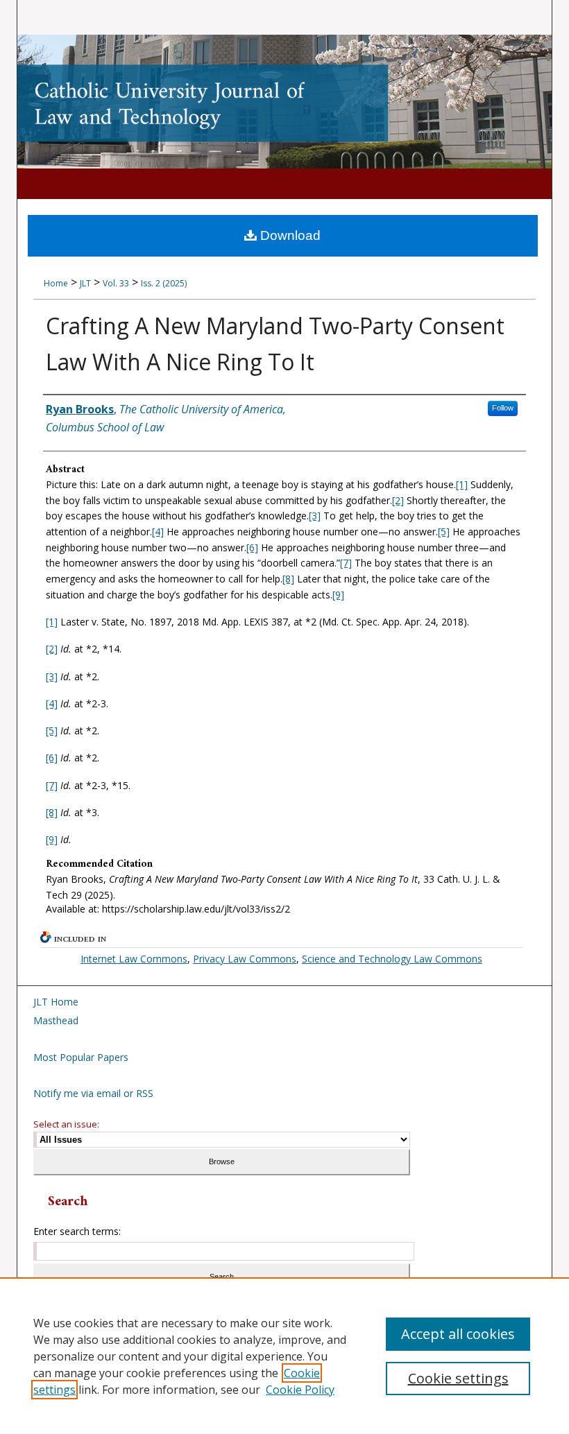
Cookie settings (458, 1378)
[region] (284, 1355)
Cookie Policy (300, 1389)
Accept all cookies (458, 1333)
